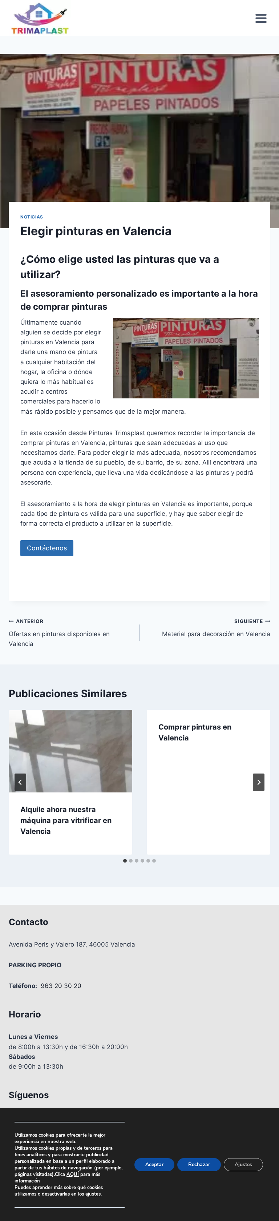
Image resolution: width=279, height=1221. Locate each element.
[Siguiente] (258, 782)
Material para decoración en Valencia (216, 628)
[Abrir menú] (260, 18)
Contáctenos (47, 548)
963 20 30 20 (61, 985)
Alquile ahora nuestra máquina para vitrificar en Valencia (66, 820)
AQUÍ (72, 1174)
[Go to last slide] (20, 782)
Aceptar (154, 1164)
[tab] (125, 861)
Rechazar (199, 1164)
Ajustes (243, 1164)
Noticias (31, 217)
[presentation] (70, 751)
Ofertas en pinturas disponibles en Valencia (59, 632)
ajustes (93, 1194)
